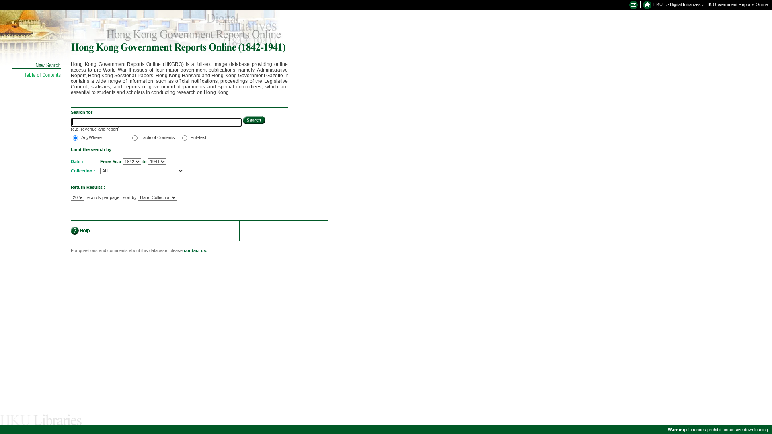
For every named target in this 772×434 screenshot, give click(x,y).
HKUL (659, 4)
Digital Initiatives (685, 4)
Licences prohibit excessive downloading (718, 429)
